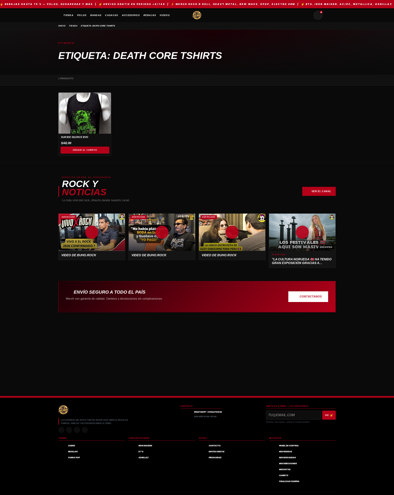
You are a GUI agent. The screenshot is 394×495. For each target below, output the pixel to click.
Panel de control (289, 445)
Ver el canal (321, 191)
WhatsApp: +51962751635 (208, 412)
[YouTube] (85, 430)
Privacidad (215, 457)
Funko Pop (74, 457)
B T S (141, 451)
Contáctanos (311, 296)
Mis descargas (287, 457)
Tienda (73, 26)
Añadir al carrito (85, 150)
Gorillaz (144, 457)
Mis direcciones (288, 463)
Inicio (62, 26)
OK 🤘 (329, 415)
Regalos (73, 451)
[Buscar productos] (308, 15)
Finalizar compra (289, 481)
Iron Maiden (145, 445)
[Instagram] (61, 430)
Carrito (283, 475)
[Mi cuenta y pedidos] (327, 15)
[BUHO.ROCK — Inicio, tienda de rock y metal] (197, 15)
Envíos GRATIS (216, 451)
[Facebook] (77, 430)
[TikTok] (69, 430)
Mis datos (284, 469)
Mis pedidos (285, 451)
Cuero (71, 445)
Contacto (215, 445)
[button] (91, 232)
